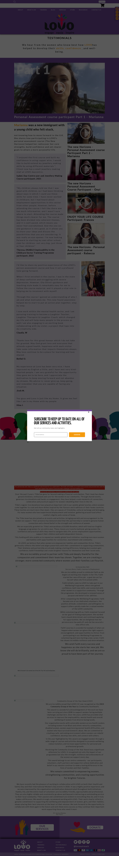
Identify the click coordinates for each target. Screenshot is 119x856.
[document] (59, 428)
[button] (88, 412)
